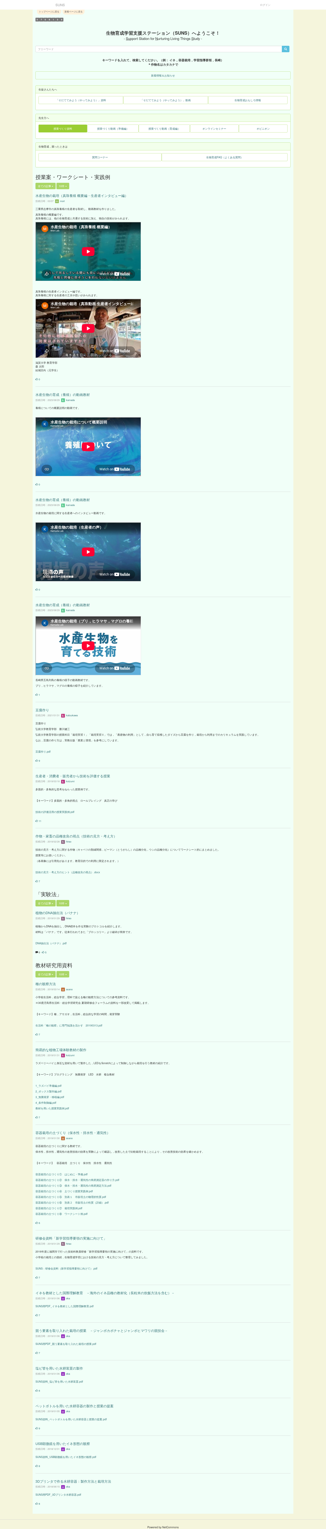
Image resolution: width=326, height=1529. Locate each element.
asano (69, 989)
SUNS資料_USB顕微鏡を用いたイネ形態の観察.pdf (65, 1457)
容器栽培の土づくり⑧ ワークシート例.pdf (61, 1214)
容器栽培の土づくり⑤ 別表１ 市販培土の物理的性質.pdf (70, 1197)
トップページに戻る (49, 11)
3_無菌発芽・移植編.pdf (49, 1097)
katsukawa (71, 715)
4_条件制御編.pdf (45, 1102)
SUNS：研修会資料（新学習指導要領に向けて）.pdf (66, 1268)
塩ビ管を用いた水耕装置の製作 (59, 1368)
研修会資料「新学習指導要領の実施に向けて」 (71, 1238)
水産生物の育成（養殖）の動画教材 (62, 394)
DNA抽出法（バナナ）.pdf (51, 943)
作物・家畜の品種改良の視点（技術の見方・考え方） (76, 835)
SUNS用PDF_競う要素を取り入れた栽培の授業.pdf (65, 1344)
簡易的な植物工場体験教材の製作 (60, 1049)
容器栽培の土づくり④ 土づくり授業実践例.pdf (64, 1191)
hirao (68, 841)
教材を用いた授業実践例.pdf (52, 1108)
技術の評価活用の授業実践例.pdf (54, 812)
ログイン (265, 5)
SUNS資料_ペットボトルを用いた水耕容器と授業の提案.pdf (71, 1419)
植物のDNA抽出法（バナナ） (57, 912)
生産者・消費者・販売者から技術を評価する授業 (72, 775)
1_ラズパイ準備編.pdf (48, 1085)
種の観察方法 (45, 983)
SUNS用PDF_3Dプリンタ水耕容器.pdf (58, 1494)
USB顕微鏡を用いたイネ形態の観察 (62, 1443)
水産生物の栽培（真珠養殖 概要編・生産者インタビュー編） (81, 195)
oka (67, 1298)
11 (39, 821)
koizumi (70, 781)
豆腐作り (42, 709)
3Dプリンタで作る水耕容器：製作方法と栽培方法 (73, 1481)
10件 (62, 186)
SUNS (60, 4)
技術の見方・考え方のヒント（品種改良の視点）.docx (67, 872)
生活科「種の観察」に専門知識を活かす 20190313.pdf (68, 1025)
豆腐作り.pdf (43, 751)
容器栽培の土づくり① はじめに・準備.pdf (61, 1174)
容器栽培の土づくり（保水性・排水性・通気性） (72, 1132)
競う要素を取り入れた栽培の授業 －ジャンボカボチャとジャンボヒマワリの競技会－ (101, 1330)
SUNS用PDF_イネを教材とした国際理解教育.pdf (64, 1306)
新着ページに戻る (74, 11)
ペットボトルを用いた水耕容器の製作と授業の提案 (74, 1405)
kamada (70, 400)
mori (62, 201)
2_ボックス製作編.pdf (48, 1091)
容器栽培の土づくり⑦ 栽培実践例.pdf (58, 1208)
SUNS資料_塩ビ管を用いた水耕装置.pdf (59, 1381)
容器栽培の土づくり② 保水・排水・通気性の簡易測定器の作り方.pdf (77, 1180)
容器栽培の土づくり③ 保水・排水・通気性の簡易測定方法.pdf (73, 1185)
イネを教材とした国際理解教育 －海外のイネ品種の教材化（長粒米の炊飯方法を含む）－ (105, 1292)
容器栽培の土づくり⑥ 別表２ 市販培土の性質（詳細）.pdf (72, 1202)
